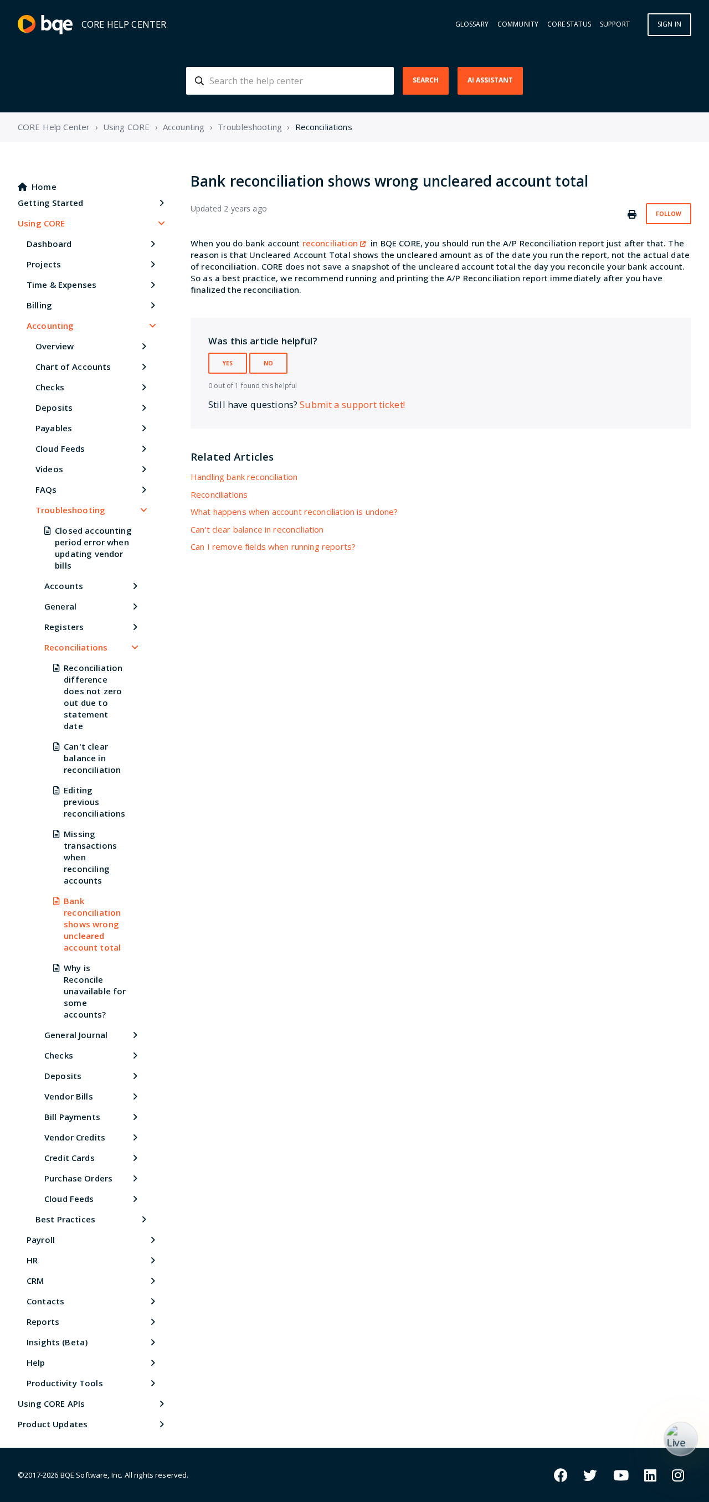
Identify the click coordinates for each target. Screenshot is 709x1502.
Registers (64, 626)
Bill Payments (72, 1116)
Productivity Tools (65, 1383)
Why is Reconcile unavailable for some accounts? (95, 991)
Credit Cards (69, 1157)
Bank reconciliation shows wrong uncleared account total (92, 924)
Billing (39, 305)
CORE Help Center (54, 126)
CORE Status (569, 24)
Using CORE (126, 126)
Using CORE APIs (51, 1403)
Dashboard (49, 243)
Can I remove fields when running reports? (273, 546)
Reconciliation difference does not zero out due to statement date (93, 696)
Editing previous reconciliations (94, 801)
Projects (44, 264)
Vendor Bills (68, 1096)
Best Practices (65, 1219)
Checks (49, 387)
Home (44, 186)
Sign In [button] (669, 24)
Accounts (63, 585)
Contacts (45, 1301)
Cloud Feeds (60, 448)
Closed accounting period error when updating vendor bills (93, 548)
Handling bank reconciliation (244, 476)
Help (36, 1362)
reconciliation (330, 243)
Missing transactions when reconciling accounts (90, 857)
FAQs (46, 489)
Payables (53, 427)
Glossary (472, 24)
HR (32, 1260)
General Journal (75, 1034)
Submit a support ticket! (352, 404)
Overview (54, 346)
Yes (228, 363)
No (268, 363)
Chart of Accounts (73, 366)
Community (517, 24)
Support (615, 24)
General (60, 606)
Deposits (54, 407)
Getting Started (50, 202)
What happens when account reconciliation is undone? (294, 511)
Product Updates (53, 1423)
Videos (49, 468)
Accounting (184, 126)
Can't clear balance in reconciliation (92, 758)
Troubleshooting (250, 126)
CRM (35, 1280)
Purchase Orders (78, 1178)
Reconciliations (323, 126)
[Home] (45, 24)
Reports (43, 1321)
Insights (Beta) (57, 1342)
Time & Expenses (61, 284)
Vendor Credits (74, 1137)
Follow (668, 214)
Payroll (41, 1239)
